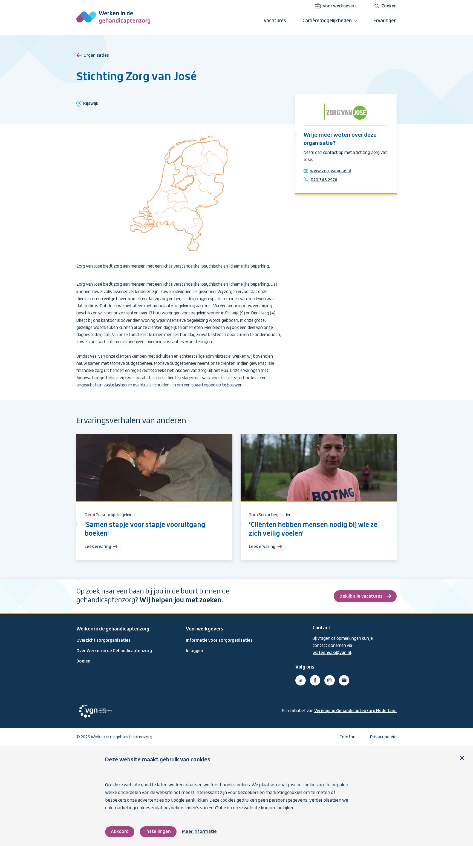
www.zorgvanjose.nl (330, 171)
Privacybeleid (383, 737)
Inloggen (194, 651)
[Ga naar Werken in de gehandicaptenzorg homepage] (113, 17)
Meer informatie (199, 832)
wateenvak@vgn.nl (332, 653)
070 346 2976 (324, 180)
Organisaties (96, 56)
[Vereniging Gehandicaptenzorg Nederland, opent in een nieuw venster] (95, 711)
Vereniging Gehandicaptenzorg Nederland (355, 711)
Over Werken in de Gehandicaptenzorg (114, 651)
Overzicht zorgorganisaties (103, 641)
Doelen (83, 661)
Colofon (347, 737)
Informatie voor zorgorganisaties (219, 641)
